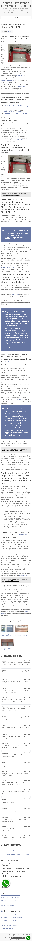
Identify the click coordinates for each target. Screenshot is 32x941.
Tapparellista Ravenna (7, 928)
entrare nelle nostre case (7, 267)
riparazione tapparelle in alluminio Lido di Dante (14, 851)
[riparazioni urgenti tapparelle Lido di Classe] (21, 628)
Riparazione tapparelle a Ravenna (13, 105)
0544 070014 (19, 75)
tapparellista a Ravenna (7, 905)
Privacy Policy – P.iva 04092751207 (16, 939)
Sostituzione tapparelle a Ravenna (10, 903)
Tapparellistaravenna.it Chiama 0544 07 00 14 (16, 4)
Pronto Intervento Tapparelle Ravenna (11, 917)
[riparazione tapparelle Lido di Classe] (7, 642)
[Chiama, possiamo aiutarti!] (28, 938)
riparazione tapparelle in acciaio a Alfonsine (18, 855)
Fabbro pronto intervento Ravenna (10, 915)
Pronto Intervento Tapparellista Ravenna (12, 920)
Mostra (9, 31)
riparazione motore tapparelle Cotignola (15, 868)
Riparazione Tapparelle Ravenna (9, 923)
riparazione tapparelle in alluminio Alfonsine (15, 113)
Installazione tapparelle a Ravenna (13, 111)
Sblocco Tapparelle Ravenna (9, 925)
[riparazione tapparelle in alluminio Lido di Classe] (7, 628)
